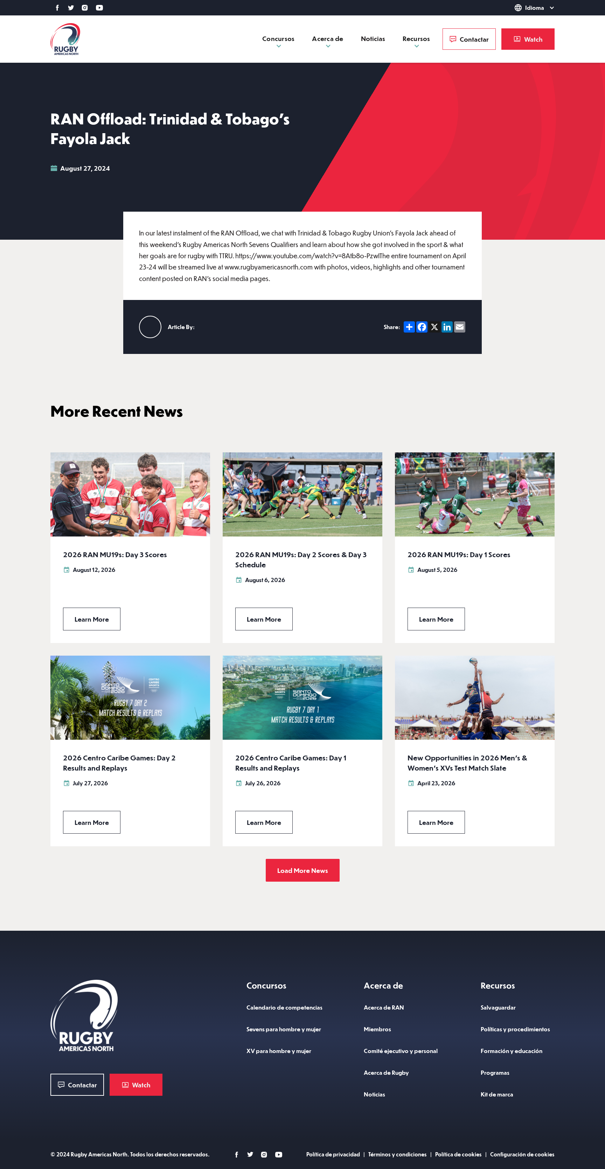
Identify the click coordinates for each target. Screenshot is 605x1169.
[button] (521, 7)
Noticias (373, 38)
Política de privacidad (333, 1154)
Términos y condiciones (397, 1154)
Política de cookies (458, 1154)
